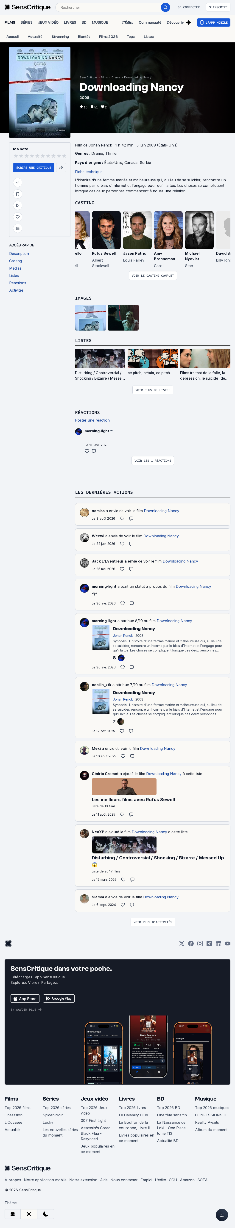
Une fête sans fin (172, 1115)
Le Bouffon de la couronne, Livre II (134, 1125)
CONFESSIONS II (210, 1115)
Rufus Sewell (104, 253)
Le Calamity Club (133, 1115)
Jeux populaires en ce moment (98, 1149)
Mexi (96, 748)
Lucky (48, 1122)
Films (104, 77)
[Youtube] (227, 945)
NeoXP (98, 832)
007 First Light (93, 1120)
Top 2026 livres (132, 1107)
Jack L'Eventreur (107, 561)
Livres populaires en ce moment (136, 1138)
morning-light (104, 586)
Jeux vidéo (94, 1099)
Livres (127, 1099)
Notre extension (83, 1180)
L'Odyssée (13, 1122)
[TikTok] (209, 945)
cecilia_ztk (101, 684)
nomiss (98, 510)
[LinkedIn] (218, 945)
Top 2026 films (18, 1107)
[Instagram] (200, 945)
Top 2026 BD (168, 1107)
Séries (51, 1099)
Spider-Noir (53, 1115)
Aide (104, 1180)
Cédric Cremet (105, 773)
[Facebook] (191, 945)
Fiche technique (89, 171)
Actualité (12, 1129)
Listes (83, 340)
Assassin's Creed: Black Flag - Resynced (96, 1133)
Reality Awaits (207, 1122)
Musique (205, 1099)
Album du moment (211, 1129)
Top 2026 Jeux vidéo (94, 1110)
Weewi (98, 536)
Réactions (87, 412)
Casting (84, 202)
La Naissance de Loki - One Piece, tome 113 (172, 1128)
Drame (116, 77)
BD (160, 1099)
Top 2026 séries (57, 1107)
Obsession (13, 1115)
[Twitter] (182, 945)
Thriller (111, 153)
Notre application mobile (45, 1180)
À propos (13, 1180)
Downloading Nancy (137, 77)
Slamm (98, 897)
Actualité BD (168, 1140)
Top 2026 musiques (212, 1107)
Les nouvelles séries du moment (60, 1132)
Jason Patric (134, 253)
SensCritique (88, 77)
